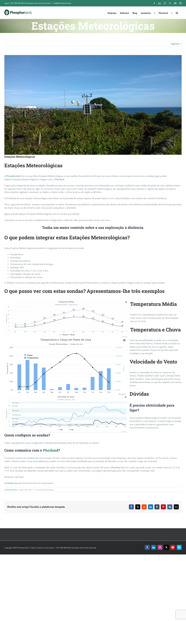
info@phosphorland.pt (62, 3)
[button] (177, 13)
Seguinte (175, 43)
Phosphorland (13, 176)
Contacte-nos (10, 483)
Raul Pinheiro (12, 490)
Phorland (59, 179)
